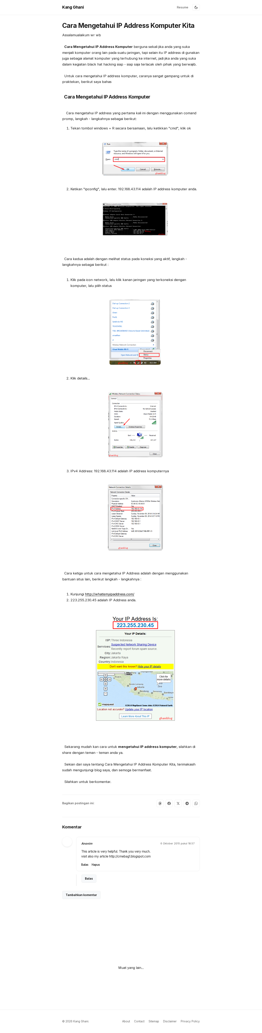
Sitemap (154, 1021)
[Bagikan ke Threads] (160, 803)
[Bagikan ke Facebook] (169, 803)
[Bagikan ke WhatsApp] (196, 803)
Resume (182, 7)
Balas (84, 864)
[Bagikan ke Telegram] (187, 803)
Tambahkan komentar (81, 895)
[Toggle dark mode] (196, 7)
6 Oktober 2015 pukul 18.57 (177, 843)
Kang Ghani (73, 7)
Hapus (96, 864)
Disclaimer (170, 1021)
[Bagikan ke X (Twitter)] (178, 803)
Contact (139, 1021)
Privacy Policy (190, 1021)
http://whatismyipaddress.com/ (109, 594)
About (126, 1021)
